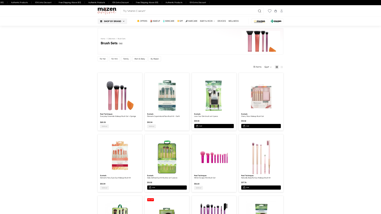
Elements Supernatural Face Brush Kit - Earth (163, 116)
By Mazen (155, 59)
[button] (268, 67)
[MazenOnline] (107, 11)
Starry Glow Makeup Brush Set (252, 116)
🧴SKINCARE (168, 21)
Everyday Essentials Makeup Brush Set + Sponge (118, 116)
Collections (111, 39)
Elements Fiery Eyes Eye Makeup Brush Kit (115, 178)
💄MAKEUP (155, 21)
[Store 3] (276, 21)
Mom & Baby (139, 59)
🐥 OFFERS (142, 21)
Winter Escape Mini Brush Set (205, 178)
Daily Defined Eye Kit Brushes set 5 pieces (162, 178)
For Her (103, 59)
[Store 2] (259, 21)
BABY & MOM (206, 21)
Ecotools (150, 114)
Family (126, 59)
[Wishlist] (269, 10)
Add (200, 126)
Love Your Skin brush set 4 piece (206, 116)
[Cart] (275, 11)
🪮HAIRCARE (191, 21)
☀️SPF (180, 21)
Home (103, 39)
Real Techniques (106, 114)
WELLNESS (233, 21)
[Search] (259, 11)
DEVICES (222, 21)
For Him (114, 59)
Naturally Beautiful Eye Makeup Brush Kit (256, 178)
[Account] (281, 11)
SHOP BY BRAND (112, 21)
